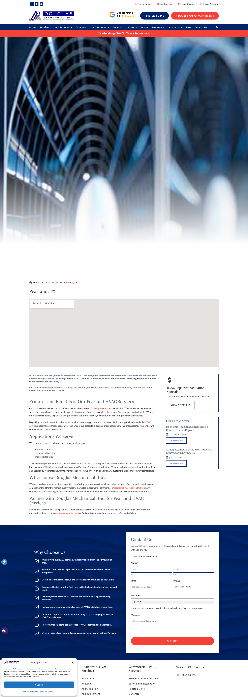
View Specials (180, 405)
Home (32, 27)
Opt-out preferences (31, 691)
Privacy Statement (47, 691)
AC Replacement (91, 693)
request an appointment (67, 513)
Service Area (159, 27)
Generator (119, 27)
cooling (95, 408)
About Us (174, 27)
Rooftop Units (137, 688)
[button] (72, 662)
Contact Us (201, 27)
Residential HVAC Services (54, 27)
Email (134, 580)
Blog (188, 27)
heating (104, 408)
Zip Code (136, 595)
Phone (176, 580)
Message (135, 614)
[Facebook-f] (32, 4)
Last (175, 574)
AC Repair (87, 683)
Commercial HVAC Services (91, 27)
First (133, 574)
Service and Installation (142, 683)
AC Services (88, 678)
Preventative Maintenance (144, 678)
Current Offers (136, 27)
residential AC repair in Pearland (130, 487)
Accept (39, 684)
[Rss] (41, 4)
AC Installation (90, 688)
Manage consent (4, 630)
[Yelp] (37, 4)
